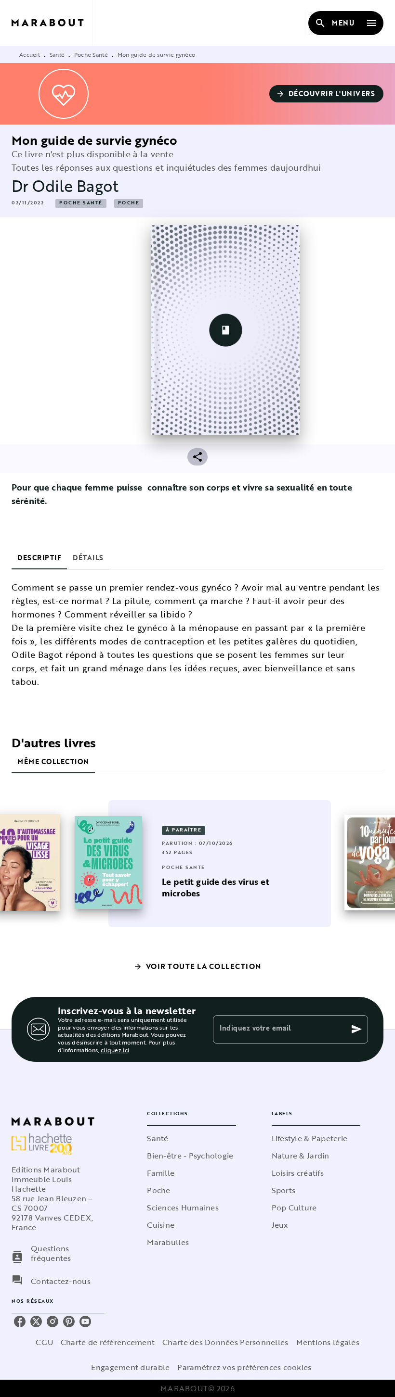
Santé (57, 54)
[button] (326, 93)
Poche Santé (91, 54)
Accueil (29, 54)
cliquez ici (115, 1049)
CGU (44, 1342)
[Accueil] (52, 23)
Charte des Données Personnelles (225, 1342)
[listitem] (20, 1321)
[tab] (39, 557)
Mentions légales (327, 1342)
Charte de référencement (108, 1342)
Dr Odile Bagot (65, 186)
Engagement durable (130, 1367)
